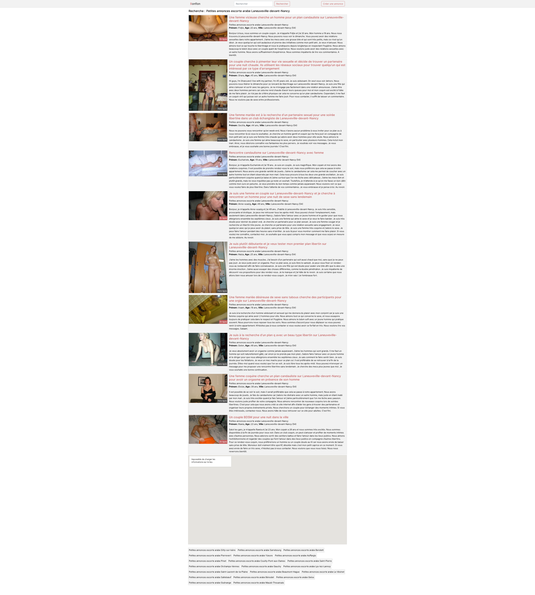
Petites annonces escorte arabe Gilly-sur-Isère (212, 550)
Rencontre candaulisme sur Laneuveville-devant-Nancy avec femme (276, 152)
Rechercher (282, 3)
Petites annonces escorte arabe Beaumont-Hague (275, 571)
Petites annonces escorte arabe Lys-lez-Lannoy (307, 566)
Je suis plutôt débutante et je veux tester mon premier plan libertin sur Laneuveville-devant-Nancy (277, 245)
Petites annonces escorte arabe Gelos (295, 577)
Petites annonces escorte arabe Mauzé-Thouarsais (259, 582)
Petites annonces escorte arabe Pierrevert (210, 555)
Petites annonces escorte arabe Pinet (207, 561)
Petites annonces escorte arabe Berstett (304, 550)
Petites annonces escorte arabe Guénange (210, 582)
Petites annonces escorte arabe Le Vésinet (323, 571)
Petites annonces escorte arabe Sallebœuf (210, 577)
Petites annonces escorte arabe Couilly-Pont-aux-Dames (256, 561)
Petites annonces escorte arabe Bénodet (254, 577)
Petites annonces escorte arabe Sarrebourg (259, 550)
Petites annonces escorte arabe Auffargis (295, 555)
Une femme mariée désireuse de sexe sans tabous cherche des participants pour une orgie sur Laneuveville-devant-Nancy (285, 298)
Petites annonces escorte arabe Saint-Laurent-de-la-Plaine (218, 571)
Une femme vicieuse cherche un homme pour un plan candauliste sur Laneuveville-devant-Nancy (286, 19)
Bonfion (195, 3)
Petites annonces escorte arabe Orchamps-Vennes (214, 566)
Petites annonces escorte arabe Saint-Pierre (310, 561)
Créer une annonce (333, 3)
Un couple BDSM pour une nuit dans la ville (258, 417)
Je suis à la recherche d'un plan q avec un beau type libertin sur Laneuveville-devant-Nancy (283, 336)
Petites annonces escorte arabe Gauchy (261, 566)
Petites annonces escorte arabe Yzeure (253, 555)
